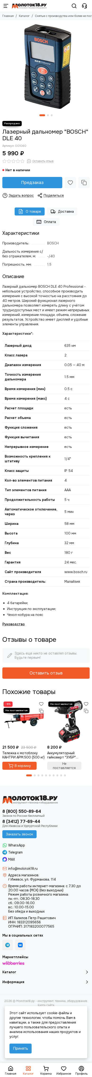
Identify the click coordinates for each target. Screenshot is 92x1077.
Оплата (50, 222)
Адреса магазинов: (23, 875)
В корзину (23, 766)
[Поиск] (74, 6)
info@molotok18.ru (23, 868)
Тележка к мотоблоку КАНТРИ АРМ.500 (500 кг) (23, 755)
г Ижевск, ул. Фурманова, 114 (32, 879)
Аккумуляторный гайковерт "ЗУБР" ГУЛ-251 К (61, 755)
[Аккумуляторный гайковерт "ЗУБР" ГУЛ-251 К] (68, 721)
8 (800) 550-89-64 (21, 811)
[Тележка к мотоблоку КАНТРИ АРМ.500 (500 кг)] (23, 721)
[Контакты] (84, 6)
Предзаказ (32, 182)
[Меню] (6, 6)
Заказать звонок (19, 834)
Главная (8, 16)
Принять (20, 1048)
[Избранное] (70, 182)
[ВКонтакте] (20, 945)
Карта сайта (46, 1005)
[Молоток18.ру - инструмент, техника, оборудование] (29, 6)
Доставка (66, 211)
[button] (42, 115)
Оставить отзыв (46, 673)
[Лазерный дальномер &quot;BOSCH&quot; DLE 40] (46, 66)
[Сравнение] (84, 182)
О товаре (33, 211)
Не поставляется (64, 766)
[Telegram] (7, 945)
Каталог (24, 16)
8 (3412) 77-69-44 (21, 821)
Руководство (13, 624)
